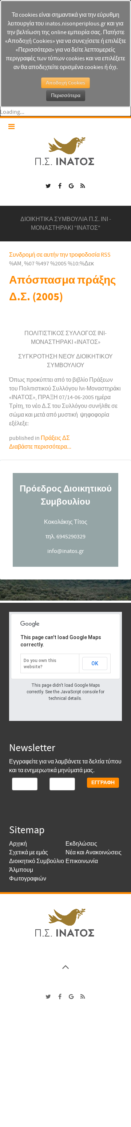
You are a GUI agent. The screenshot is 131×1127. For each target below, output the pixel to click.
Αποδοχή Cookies (65, 83)
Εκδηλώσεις (81, 843)
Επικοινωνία (82, 861)
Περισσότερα (65, 95)
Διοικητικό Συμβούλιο (36, 861)
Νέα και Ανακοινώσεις (94, 852)
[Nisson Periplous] (65, 151)
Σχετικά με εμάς (28, 852)
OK (94, 663)
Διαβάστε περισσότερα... (40, 446)
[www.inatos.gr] (65, 922)
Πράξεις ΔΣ (55, 438)
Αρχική (18, 843)
